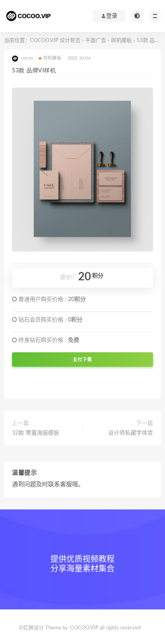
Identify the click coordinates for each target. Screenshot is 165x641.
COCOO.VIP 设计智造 (56, 40)
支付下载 (82, 359)
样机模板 (121, 40)
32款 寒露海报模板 (35, 433)
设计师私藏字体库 (130, 433)
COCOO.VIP (84, 628)
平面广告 (95, 40)
